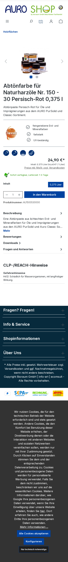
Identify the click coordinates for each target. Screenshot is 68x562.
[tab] (33, 222)
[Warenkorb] (61, 21)
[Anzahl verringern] (6, 194)
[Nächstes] (62, 61)
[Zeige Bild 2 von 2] (37, 77)
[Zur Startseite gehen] (34, 10)
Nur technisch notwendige (34, 549)
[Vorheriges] (5, 61)
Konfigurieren (34, 541)
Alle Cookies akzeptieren (33, 533)
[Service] (41, 21)
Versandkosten (14, 368)
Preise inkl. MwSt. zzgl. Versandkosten (44, 167)
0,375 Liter (56, 184)
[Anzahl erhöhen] (19, 194)
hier (42, 511)
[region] (34, 61)
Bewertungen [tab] (12, 236)
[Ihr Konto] (51, 21)
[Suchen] (31, 20)
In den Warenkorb (44, 194)
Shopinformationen (21, 338)
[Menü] (7, 20)
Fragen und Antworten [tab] (18, 249)
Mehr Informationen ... (34, 527)
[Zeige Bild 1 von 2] (31, 77)
